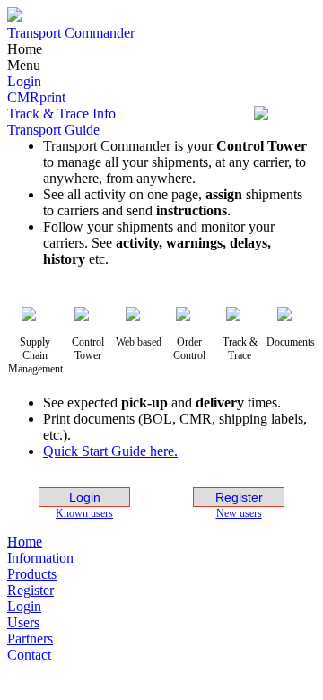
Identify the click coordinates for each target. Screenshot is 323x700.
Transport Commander (71, 32)
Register (239, 497)
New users (239, 513)
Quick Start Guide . (110, 451)
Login (84, 497)
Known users (84, 513)
